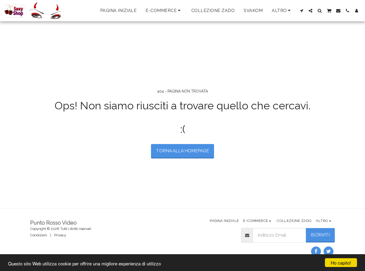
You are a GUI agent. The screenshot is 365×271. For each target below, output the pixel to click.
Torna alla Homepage (182, 150)
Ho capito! (341, 262)
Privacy (60, 235)
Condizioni (38, 235)
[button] (301, 10)
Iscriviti (320, 234)
